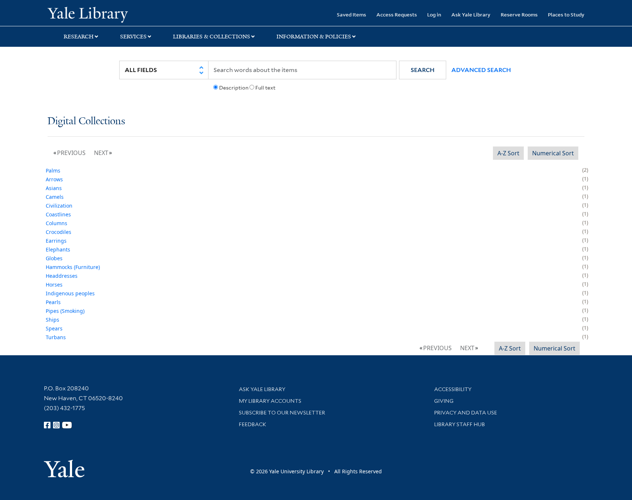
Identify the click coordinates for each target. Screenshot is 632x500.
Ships (52, 319)
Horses (54, 284)
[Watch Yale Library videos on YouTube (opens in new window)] (67, 425)
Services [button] (133, 36)
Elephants (58, 249)
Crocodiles (58, 231)
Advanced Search (481, 70)
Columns (56, 223)
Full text (265, 88)
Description (233, 88)
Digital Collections (86, 121)
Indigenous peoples (70, 293)
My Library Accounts (270, 401)
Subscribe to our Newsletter (282, 413)
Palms (53, 170)
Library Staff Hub (459, 424)
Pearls (53, 302)
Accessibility (452, 389)
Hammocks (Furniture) (73, 267)
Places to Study (566, 14)
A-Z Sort (508, 153)
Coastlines (58, 214)
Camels (55, 196)
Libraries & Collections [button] (211, 36)
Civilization (59, 205)
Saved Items (351, 14)
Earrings (56, 240)
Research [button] (79, 36)
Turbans (56, 337)
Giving (444, 401)
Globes (54, 258)
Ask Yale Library (470, 14)
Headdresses (62, 275)
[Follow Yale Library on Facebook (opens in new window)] (47, 425)
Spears (54, 328)
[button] (422, 70)
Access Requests (396, 14)
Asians (54, 188)
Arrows (54, 179)
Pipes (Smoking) (65, 310)
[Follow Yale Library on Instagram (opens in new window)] (56, 425)
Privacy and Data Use (465, 413)
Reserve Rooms (519, 14)
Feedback (252, 424)
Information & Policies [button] (313, 36)
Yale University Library (88, 14)
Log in (434, 14)
